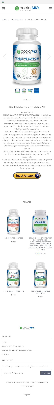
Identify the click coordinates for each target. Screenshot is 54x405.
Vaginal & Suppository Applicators (17, 350)
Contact (5, 354)
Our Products (17, 19)
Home (4, 19)
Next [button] (47, 56)
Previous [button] (6, 56)
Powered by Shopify (39, 382)
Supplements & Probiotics (13, 346)
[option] (27, 56)
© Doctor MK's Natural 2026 (17, 382)
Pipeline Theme (27, 386)
